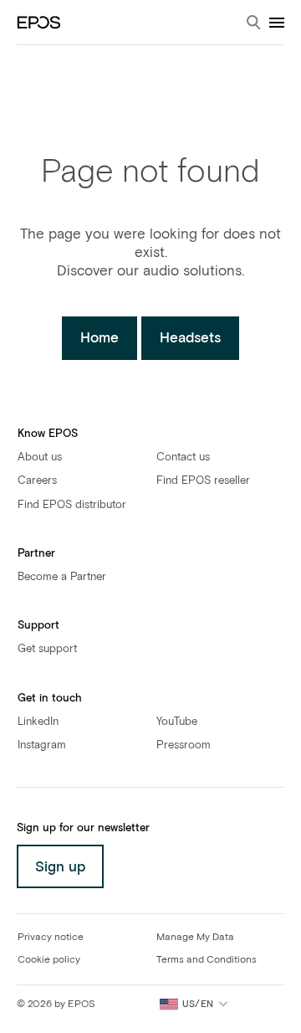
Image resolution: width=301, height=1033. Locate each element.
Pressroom (183, 745)
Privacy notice (51, 938)
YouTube (176, 722)
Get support (47, 649)
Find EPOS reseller (203, 480)
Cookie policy (49, 960)
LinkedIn (38, 722)
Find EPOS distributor (72, 505)
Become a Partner (62, 577)
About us (40, 457)
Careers (37, 480)
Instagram (42, 745)
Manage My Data (195, 938)
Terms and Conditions (206, 960)
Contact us (183, 457)
